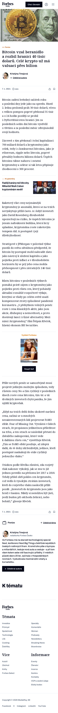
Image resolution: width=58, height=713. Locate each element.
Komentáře (36, 627)
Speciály (35, 623)
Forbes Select (8, 673)
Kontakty (35, 677)
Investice (6, 623)
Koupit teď (29, 369)
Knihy (4, 669)
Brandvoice (36, 647)
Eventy (34, 661)
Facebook (6, 706)
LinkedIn (32, 706)
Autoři (4, 661)
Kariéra (34, 673)
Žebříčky (6, 647)
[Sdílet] (50, 89)
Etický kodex (36, 685)
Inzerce (34, 669)
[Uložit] (54, 89)
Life (3, 639)
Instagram (21, 706)
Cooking (5, 643)
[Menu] (53, 4)
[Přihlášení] (46, 4)
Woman (34, 631)
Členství (34, 665)
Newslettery (36, 639)
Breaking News (38, 643)
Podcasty (35, 635)
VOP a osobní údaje (39, 681)
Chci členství (34, 5)
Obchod (5, 665)
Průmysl (5, 627)
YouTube (42, 706)
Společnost (7, 631)
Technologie (7, 635)
